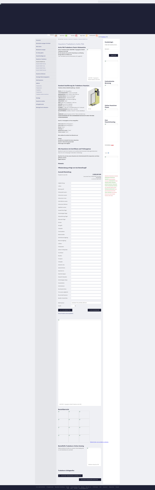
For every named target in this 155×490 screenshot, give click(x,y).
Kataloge (38, 98)
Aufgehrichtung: (61, 183)
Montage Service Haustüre (42, 107)
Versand (117, 487)
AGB (100, 487)
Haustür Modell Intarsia (41, 63)
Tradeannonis (39, 88)
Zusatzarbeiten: (61, 283)
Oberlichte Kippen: (62, 273)
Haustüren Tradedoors (41, 59)
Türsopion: (60, 258)
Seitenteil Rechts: (61, 267)
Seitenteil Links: (61, 264)
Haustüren (110, 184)
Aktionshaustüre (111, 175)
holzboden (113, 193)
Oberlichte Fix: (61, 270)
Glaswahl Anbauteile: (62, 277)
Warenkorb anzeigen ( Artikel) (43, 43)
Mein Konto (38, 46)
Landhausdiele (108, 187)
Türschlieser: (60, 252)
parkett (109, 195)
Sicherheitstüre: (61, 286)
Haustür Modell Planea (40, 68)
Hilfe (68, 488)
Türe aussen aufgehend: (63, 292)
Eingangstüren (107, 180)
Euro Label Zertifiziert (40, 487)
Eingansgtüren (112, 180)
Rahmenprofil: (61, 189)
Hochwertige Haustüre (112, 185)
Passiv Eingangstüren (108, 190)
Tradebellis (38, 90)
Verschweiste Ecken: (62, 289)
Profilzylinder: (61, 246)
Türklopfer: (60, 261)
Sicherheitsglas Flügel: (62, 213)
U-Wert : (60, 186)
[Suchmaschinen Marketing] (107, 153)
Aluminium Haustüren (112, 179)
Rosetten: (60, 255)
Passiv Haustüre (108, 192)
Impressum (105, 487)
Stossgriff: (60, 225)
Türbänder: (60, 228)
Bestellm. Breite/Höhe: (63, 298)
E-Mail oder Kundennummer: (111, 44)
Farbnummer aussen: (62, 195)
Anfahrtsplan (95, 487)
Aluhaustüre (107, 177)
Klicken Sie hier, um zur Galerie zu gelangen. (99, 442)
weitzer (112, 195)
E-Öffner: (60, 243)
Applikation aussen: (62, 207)
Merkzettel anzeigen (40, 49)
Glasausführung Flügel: (63, 216)
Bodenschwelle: (61, 234)
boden (111, 193)
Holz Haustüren (39, 80)
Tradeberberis (39, 92)
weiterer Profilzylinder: (63, 249)
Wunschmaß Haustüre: (63, 295)
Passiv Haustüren (114, 192)
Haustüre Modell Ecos (40, 61)
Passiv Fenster (113, 190)
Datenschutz (111, 487)
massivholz (106, 195)
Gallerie (38, 83)
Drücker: (60, 222)
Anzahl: (59, 305)
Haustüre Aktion (108, 182)
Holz (105, 187)
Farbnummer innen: (62, 198)
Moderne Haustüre (113, 187)
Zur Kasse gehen (40, 52)
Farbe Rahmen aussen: (63, 201)
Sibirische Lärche (107, 193)
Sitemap (82, 487)
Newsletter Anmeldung (59, 487)
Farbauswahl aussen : (62, 192)
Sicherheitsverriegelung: (63, 237)
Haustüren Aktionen (40, 73)
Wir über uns (88, 487)
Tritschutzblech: (61, 231)
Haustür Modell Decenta (41, 70)
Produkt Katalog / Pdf (75, 487)
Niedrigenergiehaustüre (110, 188)
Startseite (38, 40)
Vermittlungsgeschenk (83, 488)
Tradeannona (39, 85)
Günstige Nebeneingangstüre (42, 77)
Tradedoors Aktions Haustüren (42, 94)
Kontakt (67, 487)
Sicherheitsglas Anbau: (63, 280)
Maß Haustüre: (61, 302)
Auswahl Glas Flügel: (62, 210)
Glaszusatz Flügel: (62, 219)
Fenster (116, 180)
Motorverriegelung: (62, 240)
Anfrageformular (40, 104)
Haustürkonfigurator (41, 56)
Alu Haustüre (116, 175)
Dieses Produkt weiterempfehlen (65, 313)
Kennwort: (107, 49)
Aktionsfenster (107, 175)
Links (71, 488)
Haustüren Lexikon (40, 101)
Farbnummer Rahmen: (63, 204)
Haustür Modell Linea (40, 65)
